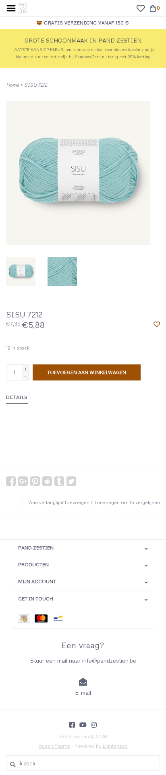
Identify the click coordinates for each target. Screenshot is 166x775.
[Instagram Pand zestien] (93, 725)
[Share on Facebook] (11, 481)
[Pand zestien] (22, 7)
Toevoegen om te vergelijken (127, 502)
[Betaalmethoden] (26, 617)
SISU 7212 (35, 85)
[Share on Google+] (23, 481)
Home (12, 85)
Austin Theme (54, 746)
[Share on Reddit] (47, 481)
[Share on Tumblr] (59, 481)
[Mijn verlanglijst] (140, 7)
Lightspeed (115, 746)
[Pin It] (35, 481)
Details (17, 397)
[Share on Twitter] (71, 481)
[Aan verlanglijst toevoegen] (157, 324)
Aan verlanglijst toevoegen (59, 502)
